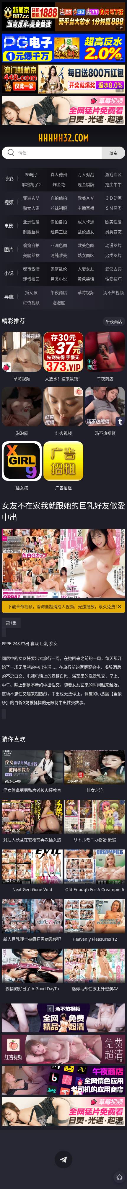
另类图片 (113, 255)
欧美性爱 (113, 221)
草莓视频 (86, 292)
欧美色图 (86, 245)
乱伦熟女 (86, 231)
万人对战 (86, 174)
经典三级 (59, 231)
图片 (9, 249)
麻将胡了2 (31, 184)
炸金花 (59, 184)
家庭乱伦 (59, 269)
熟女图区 (86, 255)
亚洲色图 (59, 245)
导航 (9, 296)
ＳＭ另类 (113, 208)
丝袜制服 (59, 208)
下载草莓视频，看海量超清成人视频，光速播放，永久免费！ (63, 606)
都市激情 (31, 269)
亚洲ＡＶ (31, 198)
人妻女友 (86, 269)
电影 (9, 226)
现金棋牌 (86, 184)
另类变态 (113, 231)
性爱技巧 (113, 279)
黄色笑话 (86, 279)
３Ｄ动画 (113, 198)
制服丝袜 (31, 231)
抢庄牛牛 (113, 184)
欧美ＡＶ (86, 198)
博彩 (9, 179)
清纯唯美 (59, 255)
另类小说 (59, 279)
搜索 (113, 152)
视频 (9, 202)
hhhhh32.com (63, 138)
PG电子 (31, 174)
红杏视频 (31, 302)
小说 (9, 273)
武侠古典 (113, 269)
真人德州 (59, 174)
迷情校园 (31, 279)
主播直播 (86, 208)
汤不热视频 (113, 292)
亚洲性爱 (31, 221)
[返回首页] (119, 1177)
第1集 (11, 623)
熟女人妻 (31, 208)
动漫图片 (113, 245)
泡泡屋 (59, 302)
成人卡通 (86, 221)
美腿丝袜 (31, 255)
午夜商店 (59, 292)
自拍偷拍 (59, 198)
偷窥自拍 (31, 245)
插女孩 (31, 292)
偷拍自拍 (59, 221)
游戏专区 (113, 174)
